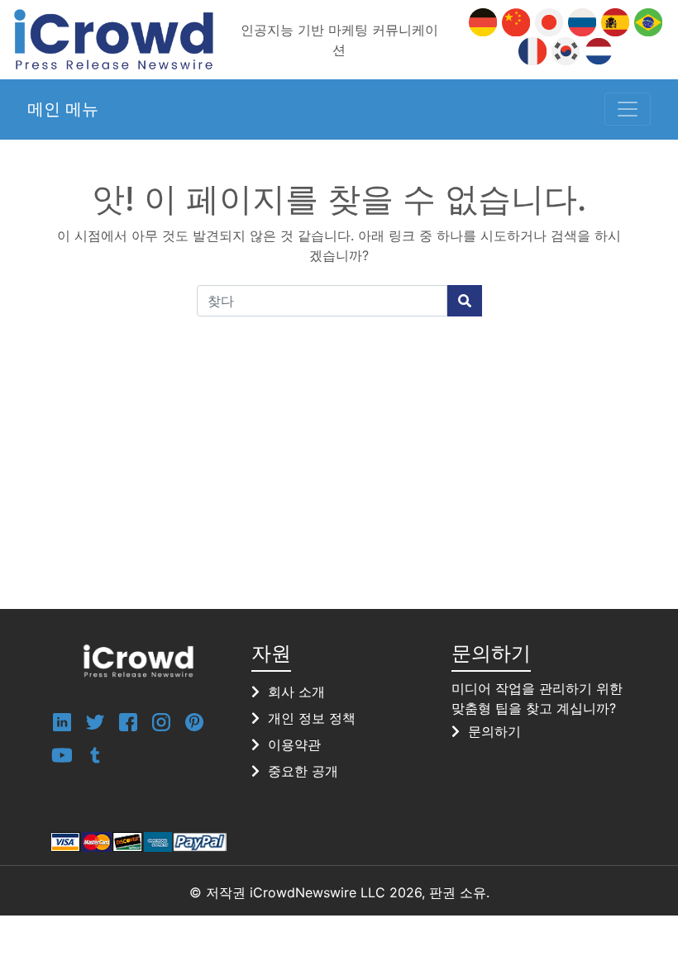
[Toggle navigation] (627, 109)
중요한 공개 (303, 771)
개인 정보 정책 (312, 718)
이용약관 (294, 744)
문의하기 (494, 731)
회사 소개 (296, 691)
